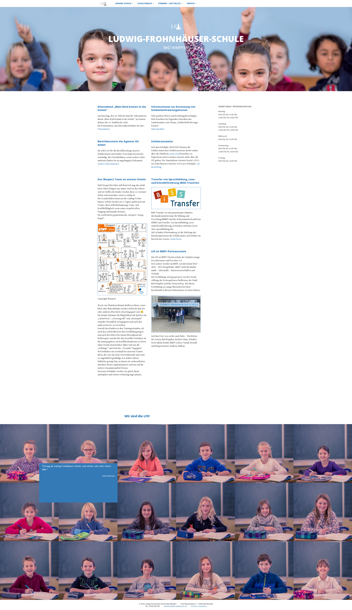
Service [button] (191, 3)
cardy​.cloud (174, 154)
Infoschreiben (157, 129)
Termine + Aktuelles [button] (169, 3)
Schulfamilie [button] (144, 3)
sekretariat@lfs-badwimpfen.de (175, 606)
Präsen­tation (104, 129)
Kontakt (194, 606)
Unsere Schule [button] (123, 3)
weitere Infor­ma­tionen (108, 164)
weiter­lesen (175, 239)
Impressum (202, 606)
